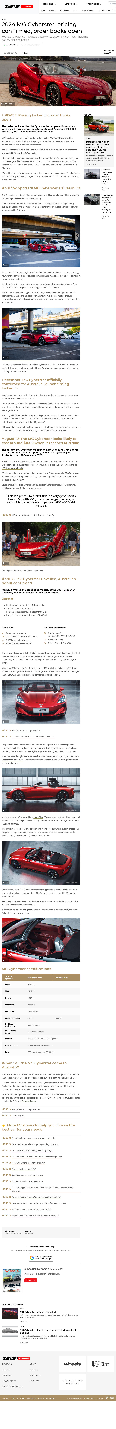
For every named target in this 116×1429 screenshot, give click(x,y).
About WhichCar (12, 1386)
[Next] (113, 10)
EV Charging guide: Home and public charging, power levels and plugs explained (43, 1189)
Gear (75, 10)
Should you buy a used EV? (24, 1169)
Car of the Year (104, 10)
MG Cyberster (38, 126)
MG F (73, 653)
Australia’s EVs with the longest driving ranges (32, 1150)
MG (4, 590)
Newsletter (9, 1381)
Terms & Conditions (10, 1398)
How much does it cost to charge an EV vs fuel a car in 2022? (39, 1203)
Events (33, 1370)
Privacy (23, 1398)
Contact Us (50, 1398)
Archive (34, 1381)
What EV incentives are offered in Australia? (31, 1209)
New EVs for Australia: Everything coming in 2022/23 (35, 1144)
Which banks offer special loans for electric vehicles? (35, 1215)
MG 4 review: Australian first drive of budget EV (33, 515)
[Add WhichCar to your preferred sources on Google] (41, 1257)
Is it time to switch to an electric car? (28, 1181)
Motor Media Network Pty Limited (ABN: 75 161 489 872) (86, 1398)
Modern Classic (88, 10)
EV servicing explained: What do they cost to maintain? (36, 1197)
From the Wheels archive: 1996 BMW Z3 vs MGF (33, 736)
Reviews (52, 10)
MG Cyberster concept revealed (26, 730)
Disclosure (31, 1398)
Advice (6, 1370)
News (43, 10)
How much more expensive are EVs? (28, 1163)
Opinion (6, 1375)
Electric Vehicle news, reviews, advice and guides (34, 1138)
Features (34, 1375)
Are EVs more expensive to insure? (27, 1175)
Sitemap (41, 1398)
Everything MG (18, 1115)
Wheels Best (65, 10)
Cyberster (69, 590)
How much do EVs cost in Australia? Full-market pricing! (37, 1157)
